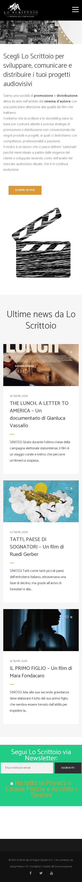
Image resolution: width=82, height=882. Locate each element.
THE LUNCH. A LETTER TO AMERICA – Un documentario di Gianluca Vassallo (39, 414)
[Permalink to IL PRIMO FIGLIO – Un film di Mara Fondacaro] (41, 630)
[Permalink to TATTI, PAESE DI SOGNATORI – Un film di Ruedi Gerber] (41, 501)
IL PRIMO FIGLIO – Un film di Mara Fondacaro (41, 672)
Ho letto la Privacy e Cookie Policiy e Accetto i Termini (41, 789)
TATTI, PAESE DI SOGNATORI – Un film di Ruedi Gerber (37, 547)
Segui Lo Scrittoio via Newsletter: (41, 756)
